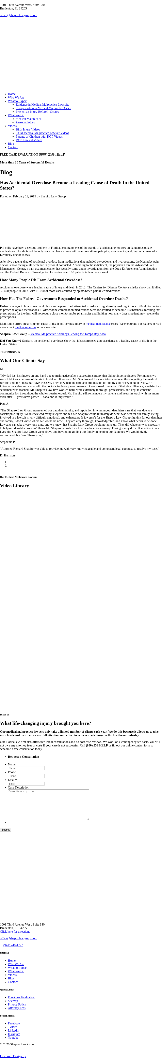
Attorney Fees (16, 1008)
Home (12, 94)
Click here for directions (15, 931)
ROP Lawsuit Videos (29, 140)
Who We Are (16, 97)
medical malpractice (98, 323)
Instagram (14, 1034)
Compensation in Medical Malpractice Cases (43, 108)
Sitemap (13, 1001)
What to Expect (17, 101)
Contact (13, 147)
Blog (11, 143)
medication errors (25, 327)
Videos (12, 126)
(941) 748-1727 (13, 945)
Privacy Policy (17, 1004)
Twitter (12, 1027)
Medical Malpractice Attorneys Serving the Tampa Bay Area (68, 334)
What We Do (16, 115)
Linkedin (13, 1030)
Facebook (14, 1023)
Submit (6, 829)
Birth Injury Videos (28, 129)
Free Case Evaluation (21, 997)
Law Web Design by (13, 1056)
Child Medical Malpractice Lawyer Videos (42, 133)
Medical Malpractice (28, 118)
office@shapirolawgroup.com (18, 15)
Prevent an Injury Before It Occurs (37, 111)
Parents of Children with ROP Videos (39, 136)
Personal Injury (25, 122)
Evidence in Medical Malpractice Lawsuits (42, 104)
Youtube (13, 1037)
